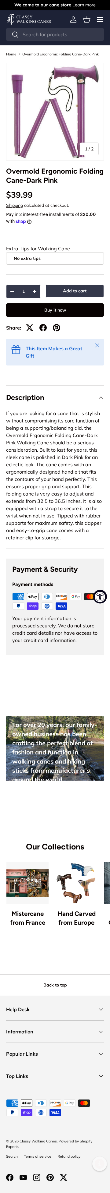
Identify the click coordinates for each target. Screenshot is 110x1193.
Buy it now (55, 310)
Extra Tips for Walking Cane (38, 248)
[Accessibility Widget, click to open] (100, 596)
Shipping (14, 205)
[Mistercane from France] (27, 883)
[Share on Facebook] (43, 327)
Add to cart (74, 291)
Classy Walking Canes (38, 1141)
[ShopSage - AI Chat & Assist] (99, 1163)
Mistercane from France (27, 918)
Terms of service (37, 1156)
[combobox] (55, 34)
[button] (87, 19)
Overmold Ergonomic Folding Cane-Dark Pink (60, 54)
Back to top (55, 985)
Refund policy (68, 1156)
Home (11, 54)
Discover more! (35, 800)
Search (12, 1156)
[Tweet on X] (29, 327)
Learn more (84, 5)
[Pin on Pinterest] (56, 327)
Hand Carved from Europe (76, 918)
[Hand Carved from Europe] (76, 883)
